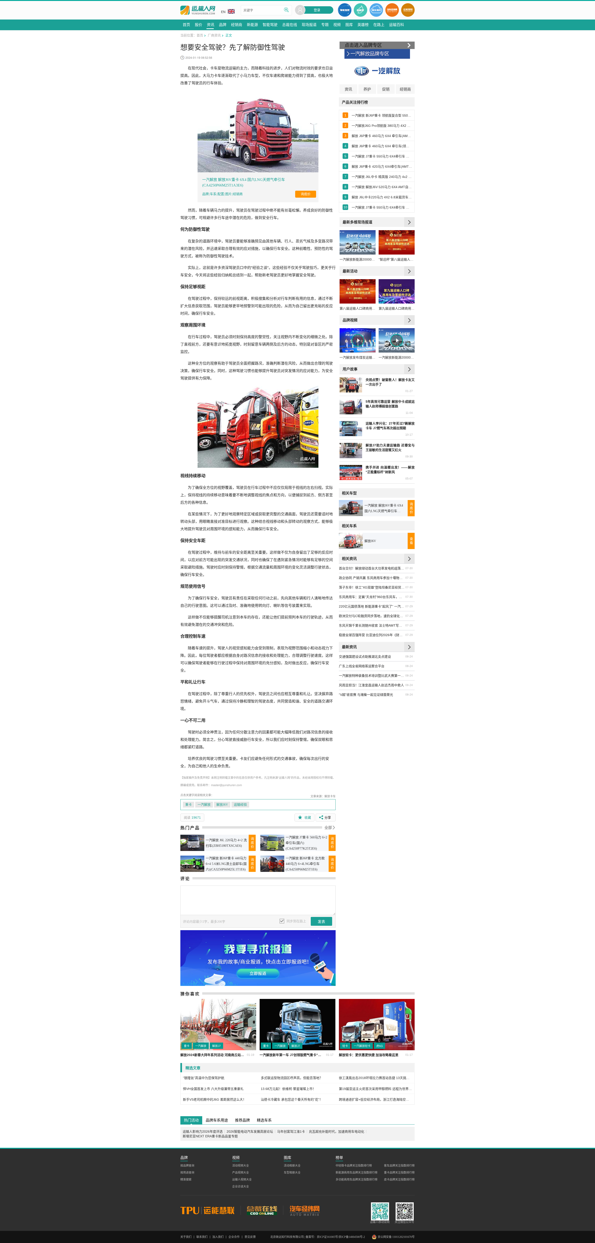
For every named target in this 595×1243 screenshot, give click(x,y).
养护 (367, 89)
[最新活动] (409, 271)
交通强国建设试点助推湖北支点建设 (365, 656)
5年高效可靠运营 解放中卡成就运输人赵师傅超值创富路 (390, 404)
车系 (213, 194)
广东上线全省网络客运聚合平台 (361, 666)
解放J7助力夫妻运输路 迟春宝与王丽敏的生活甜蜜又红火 (390, 447)
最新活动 (350, 271)
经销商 (238, 194)
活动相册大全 (292, 1165)
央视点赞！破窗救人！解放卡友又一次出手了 (390, 382)
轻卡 (345, 1046)
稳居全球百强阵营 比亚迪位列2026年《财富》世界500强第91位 (372, 635)
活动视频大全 (240, 1165)
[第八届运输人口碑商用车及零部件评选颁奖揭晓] (358, 291)
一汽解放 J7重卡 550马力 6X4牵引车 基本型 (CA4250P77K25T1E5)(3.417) (382, 156)
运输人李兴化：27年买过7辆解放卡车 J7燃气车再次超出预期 (390, 426)
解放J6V (222, 804)
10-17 (409, 434)
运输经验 (240, 804)
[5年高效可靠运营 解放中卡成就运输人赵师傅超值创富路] (351, 406)
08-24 (409, 656)
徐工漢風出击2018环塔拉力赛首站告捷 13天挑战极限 (375, 1078)
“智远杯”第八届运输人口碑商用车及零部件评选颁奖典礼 (397, 259)
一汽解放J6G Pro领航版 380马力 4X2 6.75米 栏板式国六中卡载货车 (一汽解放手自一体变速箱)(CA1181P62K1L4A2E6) (382, 126)
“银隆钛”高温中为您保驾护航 (203, 1078)
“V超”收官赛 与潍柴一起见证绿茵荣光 (366, 695)
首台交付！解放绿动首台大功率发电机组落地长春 (372, 568)
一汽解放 (204, 804)
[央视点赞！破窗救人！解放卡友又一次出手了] (351, 385)
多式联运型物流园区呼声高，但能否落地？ (292, 1078)
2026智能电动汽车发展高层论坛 (250, 1131)
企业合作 (234, 1237)
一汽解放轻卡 (362, 1046)
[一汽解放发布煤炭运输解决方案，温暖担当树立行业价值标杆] (358, 340)
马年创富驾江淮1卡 (291, 1131)
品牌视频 (350, 320)
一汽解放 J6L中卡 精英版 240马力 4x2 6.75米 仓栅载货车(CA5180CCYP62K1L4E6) (382, 177)
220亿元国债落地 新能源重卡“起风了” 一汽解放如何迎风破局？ (372, 606)
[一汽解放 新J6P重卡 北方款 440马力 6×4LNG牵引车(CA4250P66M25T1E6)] (272, 864)
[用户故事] (409, 369)
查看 (411, 541)
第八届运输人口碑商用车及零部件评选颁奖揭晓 (358, 308)
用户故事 (350, 369)
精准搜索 (186, 1179)
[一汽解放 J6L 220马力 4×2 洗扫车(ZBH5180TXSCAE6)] (192, 843)
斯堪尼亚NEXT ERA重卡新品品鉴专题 (210, 1136)
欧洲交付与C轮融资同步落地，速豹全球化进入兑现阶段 (372, 616)
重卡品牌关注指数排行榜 (399, 1172)
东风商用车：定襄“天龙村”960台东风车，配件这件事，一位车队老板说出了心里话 (372, 597)
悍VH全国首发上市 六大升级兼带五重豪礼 (213, 1089)
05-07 (409, 478)
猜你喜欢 (190, 994)
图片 (228, 194)
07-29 (409, 606)
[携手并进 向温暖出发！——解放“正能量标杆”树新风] (351, 472)
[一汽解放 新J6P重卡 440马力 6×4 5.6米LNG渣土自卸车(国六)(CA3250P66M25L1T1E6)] (192, 864)
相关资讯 (349, 558)
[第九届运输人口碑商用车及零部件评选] (397, 291)
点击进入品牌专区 (363, 45)
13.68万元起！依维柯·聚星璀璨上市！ (288, 1089)
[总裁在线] (262, 1210)
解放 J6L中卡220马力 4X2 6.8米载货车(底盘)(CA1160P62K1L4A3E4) (382, 197)
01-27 (409, 391)
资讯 (348, 89)
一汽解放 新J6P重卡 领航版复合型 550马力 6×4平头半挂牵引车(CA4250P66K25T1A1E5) (382, 115)
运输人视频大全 (242, 1179)
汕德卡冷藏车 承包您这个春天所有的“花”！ (292, 1099)
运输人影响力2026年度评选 (203, 1131)
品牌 (205, 194)
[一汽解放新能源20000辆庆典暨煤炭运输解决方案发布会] (358, 242)
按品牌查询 (187, 1165)
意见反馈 (250, 1237)
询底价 (306, 194)
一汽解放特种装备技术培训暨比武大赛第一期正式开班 (372, 675)
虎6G (379, 1046)
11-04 (409, 413)
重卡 (188, 804)
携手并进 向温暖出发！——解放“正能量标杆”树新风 (390, 469)
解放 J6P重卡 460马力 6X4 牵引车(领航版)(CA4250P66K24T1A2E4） (382, 146)
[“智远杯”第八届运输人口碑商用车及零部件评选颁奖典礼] (397, 242)
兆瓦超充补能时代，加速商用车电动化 (336, 1131)
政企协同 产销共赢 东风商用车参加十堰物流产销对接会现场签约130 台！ (372, 578)
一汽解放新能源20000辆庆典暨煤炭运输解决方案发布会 (358, 259)
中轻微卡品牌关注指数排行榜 (354, 1165)
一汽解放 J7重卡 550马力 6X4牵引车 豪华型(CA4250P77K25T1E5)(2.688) (382, 207)
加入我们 (218, 1237)
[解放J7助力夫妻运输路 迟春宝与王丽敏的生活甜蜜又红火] (351, 450)
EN (223, 12)
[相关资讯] (409, 558)
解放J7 (216, 1046)
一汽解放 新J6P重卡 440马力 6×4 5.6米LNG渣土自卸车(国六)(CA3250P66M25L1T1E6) (226, 864)
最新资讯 (349, 646)
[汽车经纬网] (304, 1210)
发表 (321, 922)
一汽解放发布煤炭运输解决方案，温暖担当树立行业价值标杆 (358, 357)
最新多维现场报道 (357, 222)
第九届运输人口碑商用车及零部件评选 (397, 308)
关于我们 (186, 1237)
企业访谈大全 (240, 1186)
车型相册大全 (292, 1172)
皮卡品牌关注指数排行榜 (399, 1179)
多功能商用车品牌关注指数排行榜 (356, 1179)
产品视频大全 (240, 1172)
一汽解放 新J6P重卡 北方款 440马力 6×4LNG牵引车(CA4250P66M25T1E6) (305, 864)
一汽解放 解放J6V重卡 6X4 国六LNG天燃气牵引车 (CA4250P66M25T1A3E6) (243, 182)
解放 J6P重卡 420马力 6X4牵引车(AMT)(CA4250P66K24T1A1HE (382, 166)
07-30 (409, 568)
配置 (221, 194)
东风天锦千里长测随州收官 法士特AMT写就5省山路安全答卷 (372, 625)
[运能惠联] (210, 1210)
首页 (200, 35)
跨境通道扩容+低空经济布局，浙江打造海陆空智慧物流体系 (375, 1099)
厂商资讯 (214, 35)
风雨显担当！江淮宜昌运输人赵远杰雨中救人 (371, 685)
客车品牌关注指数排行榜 (399, 1165)
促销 (386, 89)
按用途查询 (187, 1172)
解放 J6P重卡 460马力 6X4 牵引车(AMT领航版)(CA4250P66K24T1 (382, 136)
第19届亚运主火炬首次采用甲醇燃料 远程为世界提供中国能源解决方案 (375, 1089)
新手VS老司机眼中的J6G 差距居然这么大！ (214, 1099)
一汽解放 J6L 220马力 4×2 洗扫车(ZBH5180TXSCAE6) (226, 842)
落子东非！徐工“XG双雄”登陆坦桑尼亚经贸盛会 (372, 587)
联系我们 (202, 1237)
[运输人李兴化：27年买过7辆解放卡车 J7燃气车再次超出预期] (351, 428)
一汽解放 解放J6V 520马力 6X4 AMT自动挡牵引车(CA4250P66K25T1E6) (382, 187)
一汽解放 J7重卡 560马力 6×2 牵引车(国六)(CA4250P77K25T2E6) (306, 843)
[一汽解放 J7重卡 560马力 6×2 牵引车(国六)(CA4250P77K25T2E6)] (272, 843)
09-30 (409, 456)
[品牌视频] (409, 320)
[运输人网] (197, 10)
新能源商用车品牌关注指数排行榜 (356, 1172)
